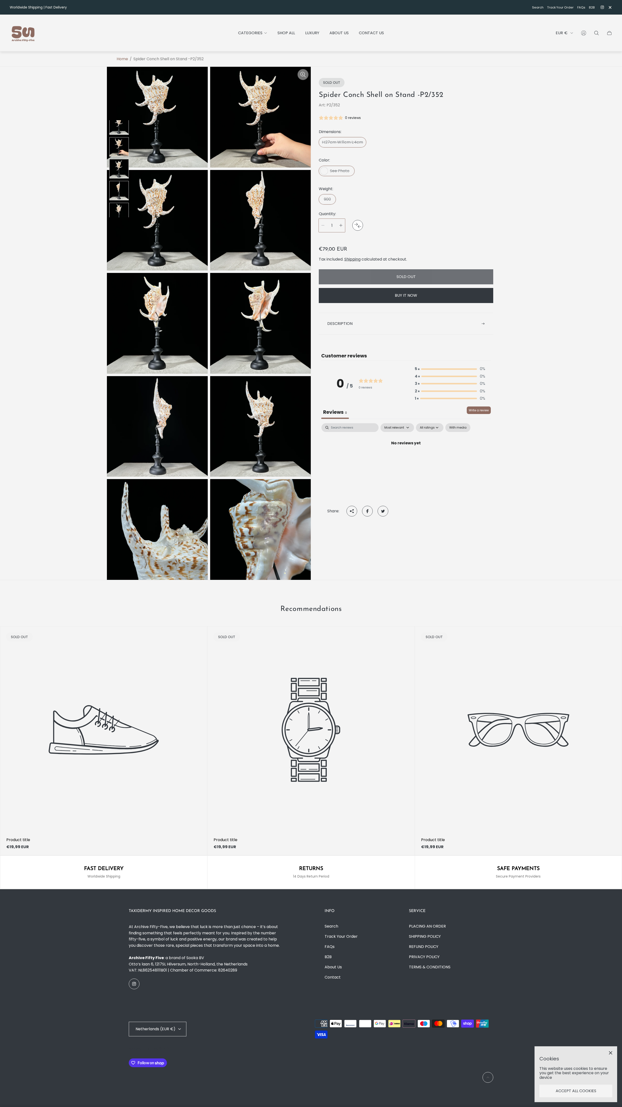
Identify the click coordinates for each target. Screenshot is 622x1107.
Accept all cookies (576, 1091)
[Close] (610, 1053)
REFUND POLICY (423, 946)
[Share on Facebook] (367, 511)
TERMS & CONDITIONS (429, 967)
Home (122, 59)
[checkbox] (457, 427)
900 (327, 199)
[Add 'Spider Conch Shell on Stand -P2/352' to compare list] (357, 225)
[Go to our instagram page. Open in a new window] (602, 7)
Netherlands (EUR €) (155, 1029)
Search (538, 7)
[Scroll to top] (488, 1077)
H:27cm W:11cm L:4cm (342, 142)
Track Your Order (560, 7)
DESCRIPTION (340, 323)
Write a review (479, 410)
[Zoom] (303, 74)
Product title (18, 840)
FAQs (581, 7)
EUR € (562, 33)
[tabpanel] (406, 459)
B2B (592, 7)
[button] (450, 369)
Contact (333, 977)
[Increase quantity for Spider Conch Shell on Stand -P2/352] (341, 225)
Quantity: (327, 214)
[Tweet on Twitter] (383, 511)
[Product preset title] (103, 729)
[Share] (351, 511)
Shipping (352, 259)
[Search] (596, 33)
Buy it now (406, 295)
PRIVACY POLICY (424, 957)
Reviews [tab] (335, 412)
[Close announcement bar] (609, 7)
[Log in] (583, 33)
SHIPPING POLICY (425, 936)
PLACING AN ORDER (427, 926)
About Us (333, 967)
